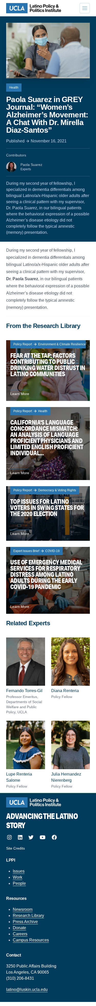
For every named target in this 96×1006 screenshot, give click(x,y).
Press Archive (25, 921)
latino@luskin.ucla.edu (27, 989)
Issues (19, 871)
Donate (19, 928)
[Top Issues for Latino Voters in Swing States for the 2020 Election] (48, 513)
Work (17, 877)
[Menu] (85, 8)
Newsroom (23, 909)
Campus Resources (31, 940)
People (19, 883)
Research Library (28, 915)
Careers (20, 934)
